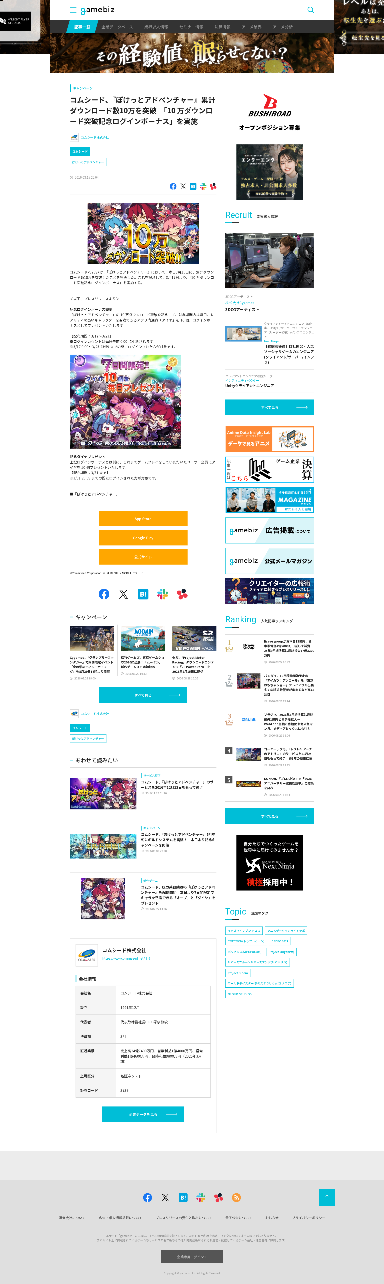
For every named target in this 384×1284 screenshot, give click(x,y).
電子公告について (238, 1217)
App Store (143, 518)
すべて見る (143, 695)
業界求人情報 (156, 27)
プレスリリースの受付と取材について (184, 1217)
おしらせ (272, 1217)
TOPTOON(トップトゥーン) (246, 941)
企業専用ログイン (190, 1256)
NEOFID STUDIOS (240, 994)
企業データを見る (143, 1114)
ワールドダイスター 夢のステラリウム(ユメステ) (259, 983)
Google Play (143, 537)
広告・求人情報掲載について (120, 1217)
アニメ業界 (252, 27)
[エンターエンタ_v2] (269, 172)
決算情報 (222, 27)
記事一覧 (82, 27)
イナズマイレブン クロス (244, 931)
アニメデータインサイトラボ (286, 931)
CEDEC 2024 (280, 941)
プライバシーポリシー (308, 1217)
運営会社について (72, 1217)
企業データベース (117, 27)
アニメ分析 (283, 27)
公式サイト (143, 556)
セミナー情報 (191, 27)
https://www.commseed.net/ (123, 958)
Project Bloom (238, 973)
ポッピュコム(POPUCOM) (245, 952)
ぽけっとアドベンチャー (88, 162)
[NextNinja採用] (269, 863)
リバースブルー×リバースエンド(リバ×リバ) (257, 962)
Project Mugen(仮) (281, 952)
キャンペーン (83, 88)
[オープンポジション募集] (269, 112)
